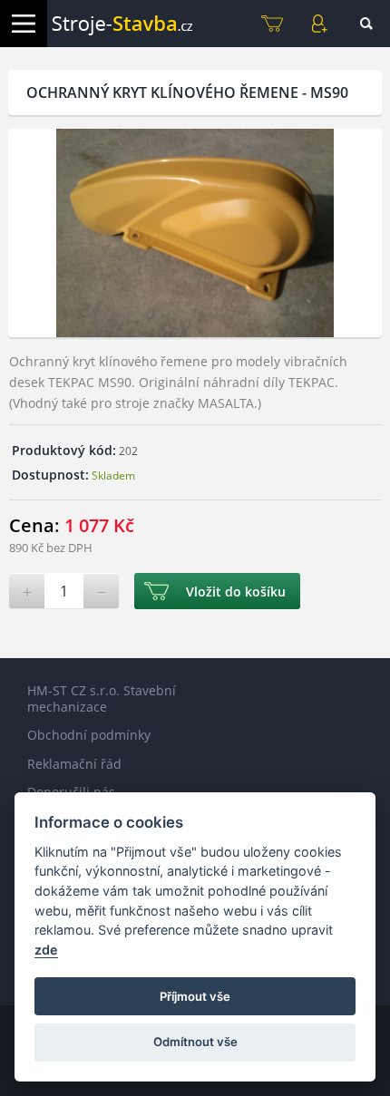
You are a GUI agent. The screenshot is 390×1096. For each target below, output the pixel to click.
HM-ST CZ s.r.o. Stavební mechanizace (101, 698)
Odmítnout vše (195, 1041)
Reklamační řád (74, 763)
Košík (272, 23)
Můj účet (319, 23)
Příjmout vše (195, 996)
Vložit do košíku (236, 591)
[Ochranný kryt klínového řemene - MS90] (195, 233)
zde (46, 949)
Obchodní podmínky (89, 734)
